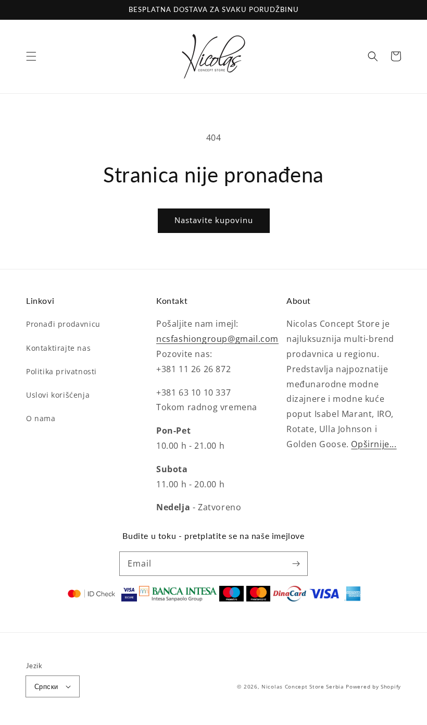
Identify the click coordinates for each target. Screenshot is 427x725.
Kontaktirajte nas (58, 348)
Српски (46, 686)
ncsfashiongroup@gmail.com (217, 339)
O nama (41, 418)
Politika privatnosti (61, 371)
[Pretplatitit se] (295, 563)
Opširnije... (373, 444)
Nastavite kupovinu (213, 220)
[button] (31, 56)
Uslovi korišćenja (58, 395)
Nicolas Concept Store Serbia (302, 686)
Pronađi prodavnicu (63, 324)
